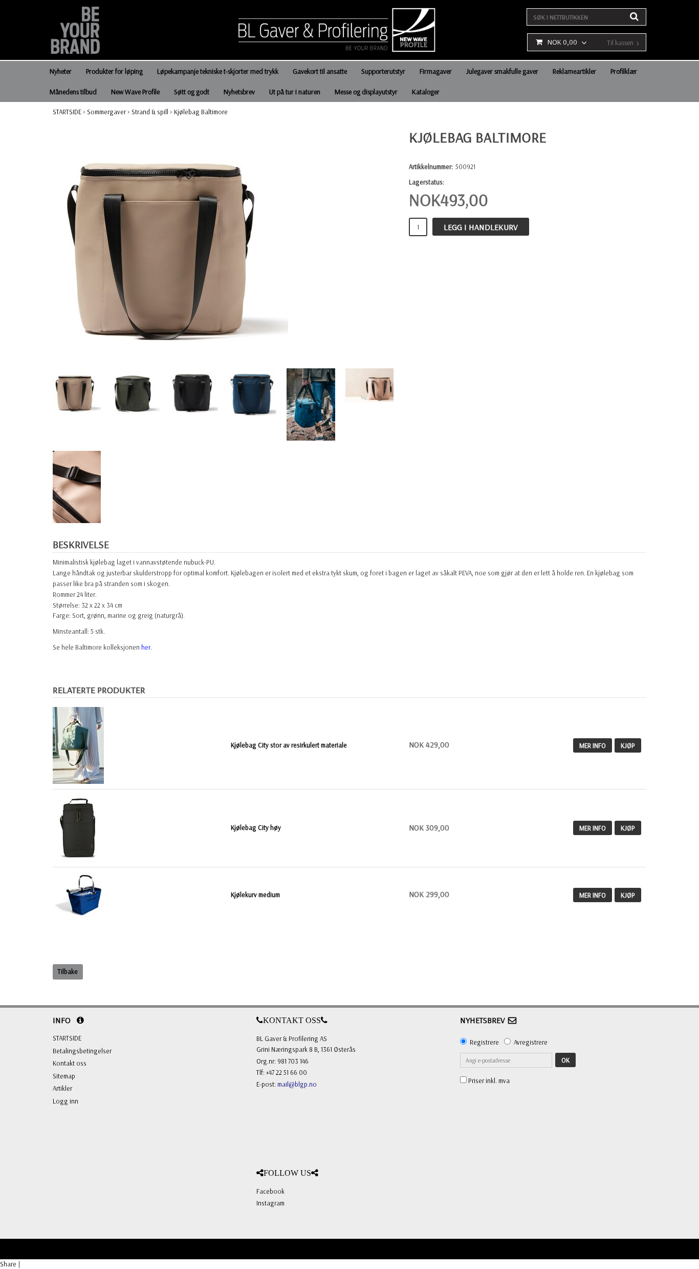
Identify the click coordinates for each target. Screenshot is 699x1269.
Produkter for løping (114, 71)
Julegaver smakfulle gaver (502, 71)
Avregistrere (531, 1042)
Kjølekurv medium (255, 894)
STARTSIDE (67, 112)
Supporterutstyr (383, 71)
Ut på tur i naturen (294, 91)
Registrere (484, 1042)
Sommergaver (106, 112)
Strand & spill (150, 112)
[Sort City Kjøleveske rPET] (78, 827)
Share (8, 1264)
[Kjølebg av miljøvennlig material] (139, 745)
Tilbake (68, 971)
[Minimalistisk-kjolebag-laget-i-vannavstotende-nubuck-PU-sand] (170, 243)
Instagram (270, 1203)
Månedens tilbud (73, 91)
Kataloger (426, 91)
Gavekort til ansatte (320, 71)
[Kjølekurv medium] (78, 894)
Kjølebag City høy (256, 827)
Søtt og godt (191, 91)
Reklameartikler (574, 71)
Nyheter (61, 71)
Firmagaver (436, 71)
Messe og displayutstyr (366, 91)
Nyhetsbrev (239, 91)
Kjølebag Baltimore (201, 112)
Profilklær (623, 71)
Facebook (270, 1191)
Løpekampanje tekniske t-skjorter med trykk (217, 71)
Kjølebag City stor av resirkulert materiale (289, 745)
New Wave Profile (135, 91)
